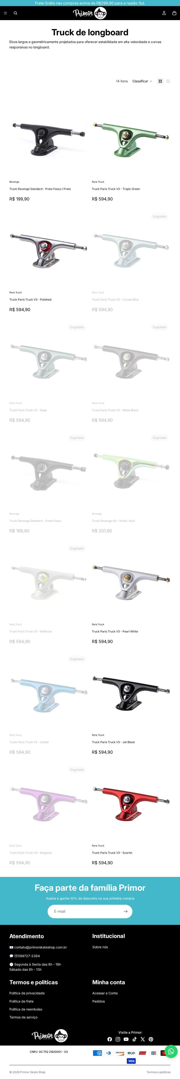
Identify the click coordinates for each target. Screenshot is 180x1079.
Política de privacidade (27, 993)
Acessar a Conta (105, 993)
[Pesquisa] (15, 13)
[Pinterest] (151, 1039)
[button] (142, 81)
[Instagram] (118, 1039)
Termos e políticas (158, 1072)
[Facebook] (109, 1039)
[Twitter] (143, 1039)
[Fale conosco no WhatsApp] (171, 1051)
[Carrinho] (174, 13)
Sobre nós (100, 947)
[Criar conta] (126, 911)
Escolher (167, 725)
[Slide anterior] (16, 140)
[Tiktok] (134, 1039)
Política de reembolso (25, 1009)
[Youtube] (126, 1039)
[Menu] (5, 13)
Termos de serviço (23, 1017)
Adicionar (167, 172)
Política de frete (21, 1001)
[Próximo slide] (155, 66)
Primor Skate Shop (32, 1072)
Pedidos (98, 1001)
